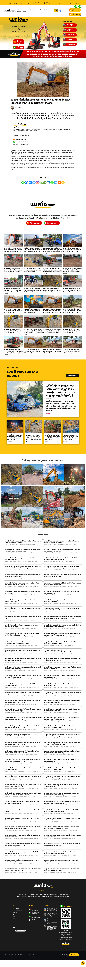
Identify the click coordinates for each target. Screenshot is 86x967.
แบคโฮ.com (17, 127)
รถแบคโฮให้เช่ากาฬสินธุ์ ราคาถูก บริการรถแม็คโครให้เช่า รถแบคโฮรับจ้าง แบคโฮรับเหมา (23, 558)
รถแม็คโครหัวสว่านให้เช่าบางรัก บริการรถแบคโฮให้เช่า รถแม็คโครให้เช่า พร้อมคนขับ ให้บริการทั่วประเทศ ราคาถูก (13, 352)
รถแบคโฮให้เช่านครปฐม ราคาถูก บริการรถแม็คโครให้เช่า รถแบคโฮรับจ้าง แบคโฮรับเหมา (62, 685)
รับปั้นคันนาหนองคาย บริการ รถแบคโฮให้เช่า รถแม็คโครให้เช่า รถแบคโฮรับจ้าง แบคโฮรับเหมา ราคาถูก (22, 701)
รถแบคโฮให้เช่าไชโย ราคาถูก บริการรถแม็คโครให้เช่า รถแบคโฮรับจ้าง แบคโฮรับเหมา (61, 785)
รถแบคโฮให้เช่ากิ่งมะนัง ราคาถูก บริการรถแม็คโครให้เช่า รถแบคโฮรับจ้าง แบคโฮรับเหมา (72, 331)
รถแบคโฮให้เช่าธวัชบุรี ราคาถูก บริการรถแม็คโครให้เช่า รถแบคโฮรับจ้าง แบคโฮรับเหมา (61, 760)
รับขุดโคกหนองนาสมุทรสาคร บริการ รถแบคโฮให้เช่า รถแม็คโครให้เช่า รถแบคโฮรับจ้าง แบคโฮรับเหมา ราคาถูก (62, 609)
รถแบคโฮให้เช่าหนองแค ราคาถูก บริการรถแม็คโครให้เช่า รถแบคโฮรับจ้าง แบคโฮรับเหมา (23, 685)
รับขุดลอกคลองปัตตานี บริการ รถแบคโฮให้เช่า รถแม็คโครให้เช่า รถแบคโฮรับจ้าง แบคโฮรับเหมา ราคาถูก (62, 752)
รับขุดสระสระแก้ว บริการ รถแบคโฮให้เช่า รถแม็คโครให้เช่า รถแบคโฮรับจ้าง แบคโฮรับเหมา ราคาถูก (62, 659)
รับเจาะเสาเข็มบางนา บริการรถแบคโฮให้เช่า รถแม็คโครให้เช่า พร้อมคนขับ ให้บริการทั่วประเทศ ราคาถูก (33, 290)
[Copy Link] (63, 182)
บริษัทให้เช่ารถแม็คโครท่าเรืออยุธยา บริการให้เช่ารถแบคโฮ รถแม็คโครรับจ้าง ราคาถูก (21, 626)
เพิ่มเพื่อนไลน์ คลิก (35, 912)
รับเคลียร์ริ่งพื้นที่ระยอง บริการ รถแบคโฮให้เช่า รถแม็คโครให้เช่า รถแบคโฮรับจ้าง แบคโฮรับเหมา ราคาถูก (62, 811)
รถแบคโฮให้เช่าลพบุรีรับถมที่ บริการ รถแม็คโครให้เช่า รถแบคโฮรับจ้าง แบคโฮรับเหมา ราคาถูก (52, 921)
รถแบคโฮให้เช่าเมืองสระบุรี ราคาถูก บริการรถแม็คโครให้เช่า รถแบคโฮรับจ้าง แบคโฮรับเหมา (23, 600)
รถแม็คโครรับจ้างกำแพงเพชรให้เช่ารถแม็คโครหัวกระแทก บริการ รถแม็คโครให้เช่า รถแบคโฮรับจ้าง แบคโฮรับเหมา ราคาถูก (62, 617)
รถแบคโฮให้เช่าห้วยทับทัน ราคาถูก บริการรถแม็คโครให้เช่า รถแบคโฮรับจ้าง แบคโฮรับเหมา (62, 836)
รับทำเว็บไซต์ (28, 954)
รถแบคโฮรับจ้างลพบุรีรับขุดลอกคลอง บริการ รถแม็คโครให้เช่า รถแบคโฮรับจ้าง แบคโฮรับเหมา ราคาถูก (13, 250)
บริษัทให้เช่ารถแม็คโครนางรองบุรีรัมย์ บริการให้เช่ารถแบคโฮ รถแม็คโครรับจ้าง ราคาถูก (61, 861)
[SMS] (41, 182)
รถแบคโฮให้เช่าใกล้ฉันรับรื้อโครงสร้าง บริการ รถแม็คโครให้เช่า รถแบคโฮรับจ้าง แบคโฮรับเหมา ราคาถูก (61, 567)
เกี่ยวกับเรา (46, 10)
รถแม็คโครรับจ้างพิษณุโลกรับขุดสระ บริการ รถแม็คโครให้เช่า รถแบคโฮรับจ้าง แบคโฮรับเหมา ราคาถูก (52, 916)
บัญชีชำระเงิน (31, 10)
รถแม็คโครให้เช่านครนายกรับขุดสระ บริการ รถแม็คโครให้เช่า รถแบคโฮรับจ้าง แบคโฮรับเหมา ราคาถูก (23, 785)
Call (17, 40)
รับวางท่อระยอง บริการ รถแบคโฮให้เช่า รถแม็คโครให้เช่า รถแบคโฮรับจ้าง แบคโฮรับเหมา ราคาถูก (62, 844)
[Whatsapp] (52, 182)
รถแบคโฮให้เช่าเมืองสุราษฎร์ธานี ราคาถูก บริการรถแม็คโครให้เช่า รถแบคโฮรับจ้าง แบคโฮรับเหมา (22, 575)
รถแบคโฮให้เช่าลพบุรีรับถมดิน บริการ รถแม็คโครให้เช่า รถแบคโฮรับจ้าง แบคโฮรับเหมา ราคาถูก (72, 310)
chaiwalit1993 (35, 920)
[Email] (44, 182)
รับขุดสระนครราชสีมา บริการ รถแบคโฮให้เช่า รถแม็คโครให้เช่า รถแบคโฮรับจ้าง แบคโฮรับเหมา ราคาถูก (22, 743)
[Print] (59, 182)
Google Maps (39, 10)
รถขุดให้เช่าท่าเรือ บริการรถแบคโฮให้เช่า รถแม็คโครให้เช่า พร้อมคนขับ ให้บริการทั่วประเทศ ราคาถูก (23, 542)
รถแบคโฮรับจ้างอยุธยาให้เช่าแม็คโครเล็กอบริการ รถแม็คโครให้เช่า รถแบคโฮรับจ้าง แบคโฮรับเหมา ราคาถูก (62, 743)
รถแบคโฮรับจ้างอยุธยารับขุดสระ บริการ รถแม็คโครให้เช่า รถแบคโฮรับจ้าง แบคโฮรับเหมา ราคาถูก (62, 550)
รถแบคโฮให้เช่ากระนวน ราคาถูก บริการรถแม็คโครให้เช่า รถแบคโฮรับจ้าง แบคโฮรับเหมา (32, 310)
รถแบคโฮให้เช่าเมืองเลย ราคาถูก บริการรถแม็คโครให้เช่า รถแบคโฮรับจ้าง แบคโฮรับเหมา (32, 270)
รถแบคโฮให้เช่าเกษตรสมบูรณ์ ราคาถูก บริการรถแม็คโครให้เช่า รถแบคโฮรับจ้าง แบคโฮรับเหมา (62, 710)
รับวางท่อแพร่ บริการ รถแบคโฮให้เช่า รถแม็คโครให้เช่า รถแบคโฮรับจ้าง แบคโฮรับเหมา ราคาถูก (22, 802)
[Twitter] (34, 182)
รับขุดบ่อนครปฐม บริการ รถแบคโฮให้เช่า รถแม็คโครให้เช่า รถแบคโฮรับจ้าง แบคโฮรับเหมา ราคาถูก (62, 584)
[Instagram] (37, 182)
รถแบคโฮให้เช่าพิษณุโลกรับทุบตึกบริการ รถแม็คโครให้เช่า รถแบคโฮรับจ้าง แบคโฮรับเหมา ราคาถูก (62, 777)
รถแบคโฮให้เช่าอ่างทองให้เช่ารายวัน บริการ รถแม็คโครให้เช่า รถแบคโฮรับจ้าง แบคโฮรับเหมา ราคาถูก (23, 869)
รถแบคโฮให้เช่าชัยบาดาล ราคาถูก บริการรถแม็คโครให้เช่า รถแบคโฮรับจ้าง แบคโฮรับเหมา (23, 769)
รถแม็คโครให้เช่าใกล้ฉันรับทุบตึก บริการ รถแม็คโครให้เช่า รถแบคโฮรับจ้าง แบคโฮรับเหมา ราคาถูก (61, 651)
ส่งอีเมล (33, 919)
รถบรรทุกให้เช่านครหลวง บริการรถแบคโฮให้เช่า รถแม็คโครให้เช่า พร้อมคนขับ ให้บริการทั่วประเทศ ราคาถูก (72, 270)
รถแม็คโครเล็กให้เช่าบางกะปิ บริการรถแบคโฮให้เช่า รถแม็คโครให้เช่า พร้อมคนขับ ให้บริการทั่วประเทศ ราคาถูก (23, 550)
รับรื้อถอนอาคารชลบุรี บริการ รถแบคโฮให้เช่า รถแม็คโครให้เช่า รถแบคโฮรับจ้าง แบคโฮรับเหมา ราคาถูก (52, 311)
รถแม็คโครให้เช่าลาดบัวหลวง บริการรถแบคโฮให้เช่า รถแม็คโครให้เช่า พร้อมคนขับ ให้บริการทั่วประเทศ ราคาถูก (52, 270)
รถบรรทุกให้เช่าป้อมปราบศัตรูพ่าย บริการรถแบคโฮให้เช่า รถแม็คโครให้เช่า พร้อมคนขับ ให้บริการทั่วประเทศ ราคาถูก (52, 927)
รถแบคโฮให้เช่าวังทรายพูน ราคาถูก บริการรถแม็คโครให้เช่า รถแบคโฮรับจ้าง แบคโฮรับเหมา (62, 600)
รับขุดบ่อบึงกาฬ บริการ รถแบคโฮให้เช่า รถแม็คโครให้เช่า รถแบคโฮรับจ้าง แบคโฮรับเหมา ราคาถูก (23, 659)
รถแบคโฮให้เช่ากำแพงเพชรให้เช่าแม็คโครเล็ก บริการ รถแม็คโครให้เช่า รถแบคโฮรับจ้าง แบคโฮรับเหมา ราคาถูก (62, 827)
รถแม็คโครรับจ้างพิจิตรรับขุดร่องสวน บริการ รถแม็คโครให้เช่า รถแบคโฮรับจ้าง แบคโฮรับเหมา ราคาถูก (22, 760)
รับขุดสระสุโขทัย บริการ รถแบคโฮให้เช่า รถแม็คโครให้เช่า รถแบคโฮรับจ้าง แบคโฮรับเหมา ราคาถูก (62, 735)
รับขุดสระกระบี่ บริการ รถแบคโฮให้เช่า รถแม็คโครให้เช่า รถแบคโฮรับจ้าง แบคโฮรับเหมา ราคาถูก (52, 910)
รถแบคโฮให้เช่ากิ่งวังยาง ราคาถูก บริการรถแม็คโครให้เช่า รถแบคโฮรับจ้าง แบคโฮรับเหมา (62, 819)
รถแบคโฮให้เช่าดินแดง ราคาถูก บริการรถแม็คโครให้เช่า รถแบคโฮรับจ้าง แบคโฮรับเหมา (22, 836)
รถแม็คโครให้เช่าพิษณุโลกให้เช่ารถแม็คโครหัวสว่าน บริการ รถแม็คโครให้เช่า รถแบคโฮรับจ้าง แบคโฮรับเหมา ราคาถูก (21, 735)
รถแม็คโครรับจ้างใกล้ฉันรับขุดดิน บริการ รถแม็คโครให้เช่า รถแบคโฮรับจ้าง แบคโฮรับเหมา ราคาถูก (23, 668)
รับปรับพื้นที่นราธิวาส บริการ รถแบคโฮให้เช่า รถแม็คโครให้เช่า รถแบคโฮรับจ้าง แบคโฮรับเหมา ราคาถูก (61, 558)
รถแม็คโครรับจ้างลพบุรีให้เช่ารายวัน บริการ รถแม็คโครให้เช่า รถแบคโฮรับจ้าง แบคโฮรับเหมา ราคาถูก (61, 718)
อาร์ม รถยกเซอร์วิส (36, 917)
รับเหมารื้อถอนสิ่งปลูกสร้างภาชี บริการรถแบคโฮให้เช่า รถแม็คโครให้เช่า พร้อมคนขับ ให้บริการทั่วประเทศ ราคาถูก (52, 250)
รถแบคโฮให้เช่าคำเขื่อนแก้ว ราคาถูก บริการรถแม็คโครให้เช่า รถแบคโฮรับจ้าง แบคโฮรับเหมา (62, 668)
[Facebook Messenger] (30, 182)
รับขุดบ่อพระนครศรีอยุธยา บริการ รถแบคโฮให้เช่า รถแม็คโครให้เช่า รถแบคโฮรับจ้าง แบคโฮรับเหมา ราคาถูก (33, 438)
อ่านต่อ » (48, 413)
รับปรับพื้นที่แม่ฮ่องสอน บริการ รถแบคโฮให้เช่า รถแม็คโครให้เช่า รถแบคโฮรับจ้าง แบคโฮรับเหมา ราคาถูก (23, 777)
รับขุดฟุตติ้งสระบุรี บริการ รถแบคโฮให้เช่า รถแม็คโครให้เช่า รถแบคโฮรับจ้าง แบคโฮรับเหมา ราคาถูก (72, 249)
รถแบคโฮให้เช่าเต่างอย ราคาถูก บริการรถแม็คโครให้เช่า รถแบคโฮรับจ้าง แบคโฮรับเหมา (32, 351)
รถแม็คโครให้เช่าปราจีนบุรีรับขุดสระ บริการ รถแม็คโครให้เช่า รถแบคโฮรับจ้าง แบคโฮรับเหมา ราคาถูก (62, 575)
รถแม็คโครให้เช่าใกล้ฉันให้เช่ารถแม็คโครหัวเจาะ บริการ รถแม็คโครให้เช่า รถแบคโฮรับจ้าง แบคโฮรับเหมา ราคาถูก (23, 567)
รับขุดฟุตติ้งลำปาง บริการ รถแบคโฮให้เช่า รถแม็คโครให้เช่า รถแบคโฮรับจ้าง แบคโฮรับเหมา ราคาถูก (62, 869)
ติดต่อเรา (19, 12)
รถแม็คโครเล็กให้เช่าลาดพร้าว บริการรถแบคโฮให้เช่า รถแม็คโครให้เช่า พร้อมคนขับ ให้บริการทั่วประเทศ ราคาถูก (23, 794)
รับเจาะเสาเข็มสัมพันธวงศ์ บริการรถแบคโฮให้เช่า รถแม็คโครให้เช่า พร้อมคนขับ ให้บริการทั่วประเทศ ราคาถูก (22, 827)
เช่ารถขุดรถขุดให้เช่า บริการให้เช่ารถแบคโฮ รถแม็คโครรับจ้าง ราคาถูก (23, 617)
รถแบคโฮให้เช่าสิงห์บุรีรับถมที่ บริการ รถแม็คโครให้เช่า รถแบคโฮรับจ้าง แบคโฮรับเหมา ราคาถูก (14, 437)
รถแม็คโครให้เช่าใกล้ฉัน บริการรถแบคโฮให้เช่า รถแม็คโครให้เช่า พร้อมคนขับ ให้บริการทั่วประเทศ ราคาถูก (22, 752)
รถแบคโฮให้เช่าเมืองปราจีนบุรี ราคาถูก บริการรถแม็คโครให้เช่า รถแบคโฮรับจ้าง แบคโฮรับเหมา (62, 701)
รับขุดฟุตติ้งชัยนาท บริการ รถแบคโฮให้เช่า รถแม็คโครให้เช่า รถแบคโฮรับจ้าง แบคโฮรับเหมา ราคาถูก (62, 642)
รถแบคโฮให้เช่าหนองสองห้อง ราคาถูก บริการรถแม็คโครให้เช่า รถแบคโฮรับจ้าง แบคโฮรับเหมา (22, 853)
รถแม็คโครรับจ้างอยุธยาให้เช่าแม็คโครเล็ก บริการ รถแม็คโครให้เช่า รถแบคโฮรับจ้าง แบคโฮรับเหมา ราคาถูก (13, 291)
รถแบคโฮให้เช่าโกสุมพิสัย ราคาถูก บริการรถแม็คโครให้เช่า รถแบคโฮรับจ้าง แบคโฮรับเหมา (62, 676)
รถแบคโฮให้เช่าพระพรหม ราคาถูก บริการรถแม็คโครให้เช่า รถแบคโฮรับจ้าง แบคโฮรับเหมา (62, 693)
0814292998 (21, 48)
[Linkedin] (48, 182)
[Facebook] (26, 182)
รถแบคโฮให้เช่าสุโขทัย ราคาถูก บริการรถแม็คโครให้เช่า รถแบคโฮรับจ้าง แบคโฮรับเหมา (61, 592)
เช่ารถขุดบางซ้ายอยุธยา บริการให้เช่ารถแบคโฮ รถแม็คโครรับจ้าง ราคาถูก (22, 811)
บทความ (24, 12)
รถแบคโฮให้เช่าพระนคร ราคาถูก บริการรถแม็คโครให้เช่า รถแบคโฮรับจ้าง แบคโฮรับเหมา (13, 310)
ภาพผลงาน (24, 10)
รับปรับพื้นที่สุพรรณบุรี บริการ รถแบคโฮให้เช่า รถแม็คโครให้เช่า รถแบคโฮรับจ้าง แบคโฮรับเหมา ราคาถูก (62, 634)
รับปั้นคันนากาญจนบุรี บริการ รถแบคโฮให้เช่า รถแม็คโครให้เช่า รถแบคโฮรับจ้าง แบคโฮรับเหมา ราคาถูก (22, 634)
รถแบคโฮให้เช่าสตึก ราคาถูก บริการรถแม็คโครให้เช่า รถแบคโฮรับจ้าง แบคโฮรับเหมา (22, 819)
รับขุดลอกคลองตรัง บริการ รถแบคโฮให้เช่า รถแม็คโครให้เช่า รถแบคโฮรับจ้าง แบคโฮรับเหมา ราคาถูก (61, 853)
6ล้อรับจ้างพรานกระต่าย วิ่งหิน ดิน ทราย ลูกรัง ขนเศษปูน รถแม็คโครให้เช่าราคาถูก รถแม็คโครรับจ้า (60, 390)
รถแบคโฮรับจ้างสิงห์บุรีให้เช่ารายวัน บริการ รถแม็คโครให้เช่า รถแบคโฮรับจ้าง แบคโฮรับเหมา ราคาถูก (13, 270)
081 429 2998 (76, 10)
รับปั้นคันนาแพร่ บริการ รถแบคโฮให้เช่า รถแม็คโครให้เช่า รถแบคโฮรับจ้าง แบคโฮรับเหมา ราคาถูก (70, 437)
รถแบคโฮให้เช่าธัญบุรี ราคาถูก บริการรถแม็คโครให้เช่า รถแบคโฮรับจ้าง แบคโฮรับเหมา (52, 290)
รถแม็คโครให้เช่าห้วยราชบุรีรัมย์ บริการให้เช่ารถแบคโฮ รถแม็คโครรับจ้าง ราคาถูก (22, 592)
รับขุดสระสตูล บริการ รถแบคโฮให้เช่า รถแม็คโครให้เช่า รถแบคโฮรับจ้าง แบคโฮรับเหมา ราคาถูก (52, 331)
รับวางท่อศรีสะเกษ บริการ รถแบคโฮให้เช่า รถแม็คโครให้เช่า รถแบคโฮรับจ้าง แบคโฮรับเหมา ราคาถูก (62, 727)
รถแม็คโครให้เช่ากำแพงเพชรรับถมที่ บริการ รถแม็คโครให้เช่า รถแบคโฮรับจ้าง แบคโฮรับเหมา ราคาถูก (61, 794)
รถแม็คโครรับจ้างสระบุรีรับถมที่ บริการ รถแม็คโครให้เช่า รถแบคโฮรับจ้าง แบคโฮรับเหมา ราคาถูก (33, 249)
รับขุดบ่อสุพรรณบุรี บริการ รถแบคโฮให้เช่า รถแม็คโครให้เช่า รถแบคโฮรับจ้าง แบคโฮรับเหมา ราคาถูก (23, 718)
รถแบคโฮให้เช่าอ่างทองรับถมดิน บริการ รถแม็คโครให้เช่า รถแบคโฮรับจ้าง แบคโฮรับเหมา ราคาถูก (72, 290)
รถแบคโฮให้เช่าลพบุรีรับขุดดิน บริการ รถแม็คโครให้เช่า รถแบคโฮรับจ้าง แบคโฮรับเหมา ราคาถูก (52, 437)
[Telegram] (55, 182)
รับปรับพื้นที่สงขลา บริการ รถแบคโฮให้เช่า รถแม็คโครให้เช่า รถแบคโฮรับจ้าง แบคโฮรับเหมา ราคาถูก (23, 710)
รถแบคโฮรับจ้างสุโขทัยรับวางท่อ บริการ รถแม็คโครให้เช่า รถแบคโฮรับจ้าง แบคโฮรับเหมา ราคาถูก (23, 676)
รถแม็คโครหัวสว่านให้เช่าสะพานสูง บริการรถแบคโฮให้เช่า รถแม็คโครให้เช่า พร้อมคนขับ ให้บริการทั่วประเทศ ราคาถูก (33, 331)
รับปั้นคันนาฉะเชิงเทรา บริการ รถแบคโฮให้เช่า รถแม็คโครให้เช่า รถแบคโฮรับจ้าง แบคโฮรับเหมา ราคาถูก (62, 802)
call (73, 9)
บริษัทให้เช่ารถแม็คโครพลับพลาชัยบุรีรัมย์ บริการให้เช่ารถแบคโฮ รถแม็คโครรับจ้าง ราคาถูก (52, 351)
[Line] (23, 182)
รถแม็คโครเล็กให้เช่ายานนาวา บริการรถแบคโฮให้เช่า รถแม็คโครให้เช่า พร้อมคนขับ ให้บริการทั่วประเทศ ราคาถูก (22, 642)
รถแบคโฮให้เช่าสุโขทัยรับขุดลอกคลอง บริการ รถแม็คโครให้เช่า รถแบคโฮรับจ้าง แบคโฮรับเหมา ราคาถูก (22, 584)
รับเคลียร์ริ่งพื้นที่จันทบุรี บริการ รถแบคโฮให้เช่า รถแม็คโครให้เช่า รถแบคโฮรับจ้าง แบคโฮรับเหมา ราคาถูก (23, 844)
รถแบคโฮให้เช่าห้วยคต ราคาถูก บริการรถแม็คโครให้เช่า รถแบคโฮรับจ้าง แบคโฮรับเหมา (22, 651)
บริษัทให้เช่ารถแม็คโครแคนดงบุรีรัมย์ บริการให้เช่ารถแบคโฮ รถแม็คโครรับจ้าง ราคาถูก (71, 351)
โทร (32, 909)
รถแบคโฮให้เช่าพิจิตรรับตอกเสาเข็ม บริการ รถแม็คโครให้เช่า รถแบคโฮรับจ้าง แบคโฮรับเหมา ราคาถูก (62, 769)
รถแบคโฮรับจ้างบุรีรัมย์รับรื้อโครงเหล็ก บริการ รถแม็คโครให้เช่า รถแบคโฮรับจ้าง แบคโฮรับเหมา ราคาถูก (23, 727)
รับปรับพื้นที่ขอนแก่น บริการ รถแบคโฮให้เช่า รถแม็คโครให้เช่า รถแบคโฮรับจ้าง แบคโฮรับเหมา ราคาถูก (22, 609)
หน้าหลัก (19, 10)
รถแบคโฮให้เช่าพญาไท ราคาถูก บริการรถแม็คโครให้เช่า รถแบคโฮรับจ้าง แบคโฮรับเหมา (13, 331)
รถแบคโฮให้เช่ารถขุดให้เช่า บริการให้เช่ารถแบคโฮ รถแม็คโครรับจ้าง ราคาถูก (23, 693)
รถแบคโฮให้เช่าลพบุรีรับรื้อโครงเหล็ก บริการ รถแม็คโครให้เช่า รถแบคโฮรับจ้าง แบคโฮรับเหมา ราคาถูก (22, 861)
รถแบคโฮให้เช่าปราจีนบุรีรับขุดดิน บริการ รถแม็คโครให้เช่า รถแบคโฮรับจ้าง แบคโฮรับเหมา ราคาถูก (62, 542)
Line (18, 46)
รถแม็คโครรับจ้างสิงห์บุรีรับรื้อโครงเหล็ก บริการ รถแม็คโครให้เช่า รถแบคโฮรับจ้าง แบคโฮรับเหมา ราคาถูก (62, 626)
